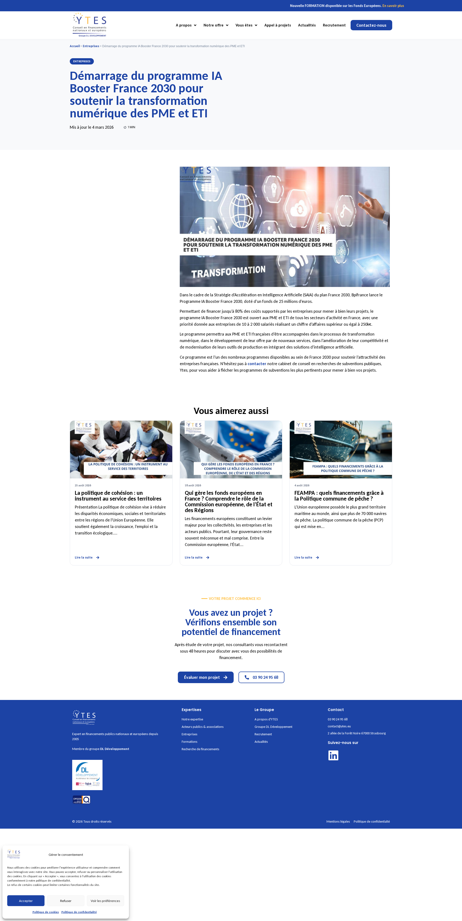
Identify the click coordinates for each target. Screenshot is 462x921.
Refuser (65, 901)
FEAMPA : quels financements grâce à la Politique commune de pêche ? (339, 495)
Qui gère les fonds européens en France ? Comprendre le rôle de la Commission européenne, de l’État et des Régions (228, 501)
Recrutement (334, 25)
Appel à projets (277, 25)
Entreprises (91, 46)
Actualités (307, 25)
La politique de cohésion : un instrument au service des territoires (118, 495)
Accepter (26, 901)
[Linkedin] (333, 755)
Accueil (75, 46)
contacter (257, 363)
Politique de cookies (45, 912)
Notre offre (214, 25)
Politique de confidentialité (79, 912)
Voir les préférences (105, 901)
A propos (184, 25)
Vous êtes (244, 25)
